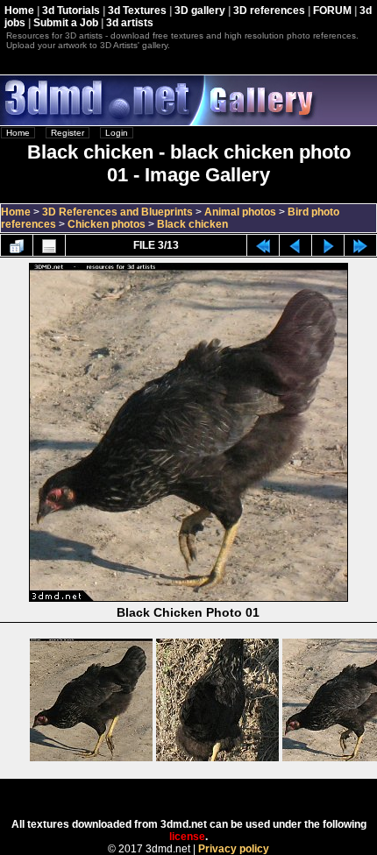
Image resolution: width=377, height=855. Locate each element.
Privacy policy (233, 849)
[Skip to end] (360, 245)
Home (19, 10)
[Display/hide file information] (49, 245)
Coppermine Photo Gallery (212, 792)
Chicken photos (107, 224)
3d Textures (137, 10)
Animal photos (240, 212)
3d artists (129, 23)
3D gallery (199, 10)
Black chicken (192, 224)
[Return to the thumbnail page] (16, 245)
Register (67, 133)
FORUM (332, 10)
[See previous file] (295, 245)
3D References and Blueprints (117, 212)
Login (116, 133)
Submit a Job (65, 23)
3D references (269, 10)
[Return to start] (263, 245)
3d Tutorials (71, 10)
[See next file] (328, 245)
